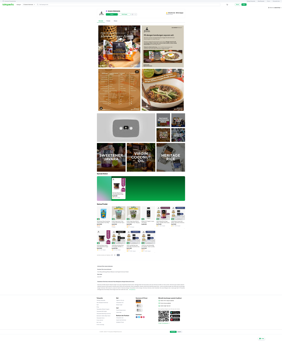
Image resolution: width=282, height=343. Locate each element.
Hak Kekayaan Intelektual (102, 302)
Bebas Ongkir (119, 304)
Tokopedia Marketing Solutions (104, 313)
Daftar (244, 4)
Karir (98, 304)
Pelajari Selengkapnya (163, 323)
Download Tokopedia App (10, 1)
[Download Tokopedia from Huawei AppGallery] (175, 319)
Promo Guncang (100, 324)
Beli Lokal (99, 322)
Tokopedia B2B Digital (102, 311)
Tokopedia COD (119, 302)
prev (98, 157)
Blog (98, 307)
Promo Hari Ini (100, 320)
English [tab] (179, 331)
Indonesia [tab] (173, 331)
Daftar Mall (118, 312)
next (184, 157)
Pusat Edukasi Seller (121, 310)
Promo (268, 1)
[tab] (101, 21)
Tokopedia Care (276, 1)
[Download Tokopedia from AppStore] (175, 316)
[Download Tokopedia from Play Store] (175, 312)
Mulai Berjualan (261, 1)
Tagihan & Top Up (120, 300)
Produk (108, 21)
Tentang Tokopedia (251, 1)
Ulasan (115, 21)
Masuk (237, 4)
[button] (275, 7)
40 (114, 255)
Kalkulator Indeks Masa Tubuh (103, 315)
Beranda (101, 21)
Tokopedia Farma (100, 318)
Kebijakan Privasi (120, 322)
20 (112, 255)
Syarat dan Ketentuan (121, 320)
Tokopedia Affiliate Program (103, 309)
